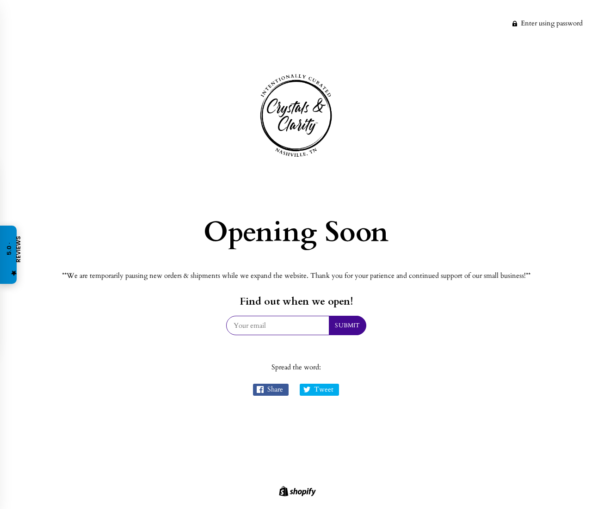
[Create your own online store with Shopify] (296, 492)
